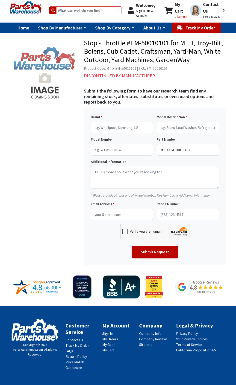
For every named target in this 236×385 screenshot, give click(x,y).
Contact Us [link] (74, 340)
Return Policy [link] (76, 356)
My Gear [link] (108, 344)
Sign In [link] (107, 333)
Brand (95, 117)
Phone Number (168, 204)
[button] (207, 10)
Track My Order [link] (77, 345)
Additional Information (108, 161)
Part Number (166, 139)
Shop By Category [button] (112, 28)
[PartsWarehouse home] (25, 5)
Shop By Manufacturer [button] (60, 28)
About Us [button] (152, 28)
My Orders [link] (110, 339)
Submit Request (155, 252)
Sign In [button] (140, 11)
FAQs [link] (69, 351)
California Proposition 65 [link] (196, 350)
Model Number (102, 139)
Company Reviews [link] (153, 339)
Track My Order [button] (201, 28)
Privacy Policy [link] (187, 333)
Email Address (101, 204)
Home (23, 28)
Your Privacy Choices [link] (192, 339)
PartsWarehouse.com (28, 349)
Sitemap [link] (146, 344)
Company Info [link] (150, 333)
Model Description (171, 117)
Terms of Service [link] (189, 344)
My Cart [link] (108, 350)
